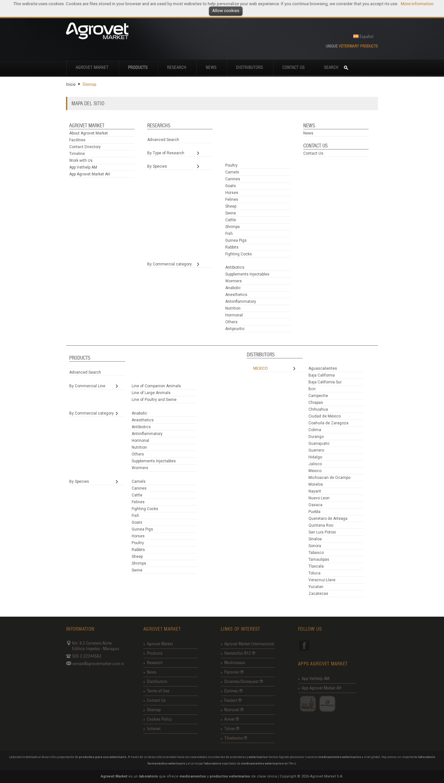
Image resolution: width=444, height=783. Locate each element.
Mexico (260, 368)
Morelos (315, 484)
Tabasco (316, 552)
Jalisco (315, 464)
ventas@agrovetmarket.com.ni (98, 663)
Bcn (312, 389)
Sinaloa (315, 539)
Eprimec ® (233, 691)
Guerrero (316, 450)
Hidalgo (315, 457)
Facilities (77, 140)
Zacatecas (318, 593)
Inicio (71, 84)
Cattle (230, 220)
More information (417, 3)
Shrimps (232, 227)
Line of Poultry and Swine (154, 399)
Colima (314, 430)
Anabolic (233, 288)
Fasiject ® (233, 700)
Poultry (231, 165)
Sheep (230, 206)
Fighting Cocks (238, 254)
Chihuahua (318, 409)
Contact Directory (85, 147)
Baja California (321, 375)
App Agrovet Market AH (89, 174)
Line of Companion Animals (156, 386)
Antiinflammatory (240, 301)
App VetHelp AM (315, 678)
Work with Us (81, 160)
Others (231, 322)
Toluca (314, 573)
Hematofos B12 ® (239, 653)
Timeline (77, 153)
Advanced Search (163, 139)
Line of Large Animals (151, 393)
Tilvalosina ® (235, 738)
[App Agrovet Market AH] (327, 704)
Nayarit (314, 491)
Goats (230, 186)
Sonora (314, 546)
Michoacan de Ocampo (329, 477)
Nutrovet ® (233, 709)
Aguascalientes (322, 368)
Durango (316, 436)
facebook (304, 645)
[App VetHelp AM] (308, 704)
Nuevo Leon (319, 498)
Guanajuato (318, 443)
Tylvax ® (231, 728)
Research (176, 67)
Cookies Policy (159, 719)
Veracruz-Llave (321, 580)
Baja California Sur (325, 382)
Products (155, 653)
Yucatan (315, 586)
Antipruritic (235, 329)
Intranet (154, 728)
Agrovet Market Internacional (249, 644)
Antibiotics (234, 267)
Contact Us (293, 67)
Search (331, 67)
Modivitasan (234, 662)
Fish (229, 233)
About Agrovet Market (88, 133)
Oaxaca (315, 505)
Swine (230, 213)
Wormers (233, 281)
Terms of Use (158, 691)
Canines (232, 179)
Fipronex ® (233, 672)
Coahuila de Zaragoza (328, 423)
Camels (232, 172)
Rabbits (232, 247)
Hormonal (234, 315)
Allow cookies (225, 10)
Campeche (318, 395)
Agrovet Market (92, 67)
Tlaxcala (316, 566)
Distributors (249, 67)
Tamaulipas (318, 559)
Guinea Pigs (236, 240)
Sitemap (154, 709)
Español (366, 36)
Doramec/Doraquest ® (243, 681)
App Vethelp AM (83, 167)
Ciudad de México (324, 416)
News (211, 67)
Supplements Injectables (247, 274)
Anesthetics (236, 294)
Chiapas (315, 402)
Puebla (314, 511)
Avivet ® (231, 719)
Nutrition (233, 308)
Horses (231, 192)
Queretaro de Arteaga (327, 518)
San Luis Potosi (322, 532)
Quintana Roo (320, 525)
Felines (231, 199)
